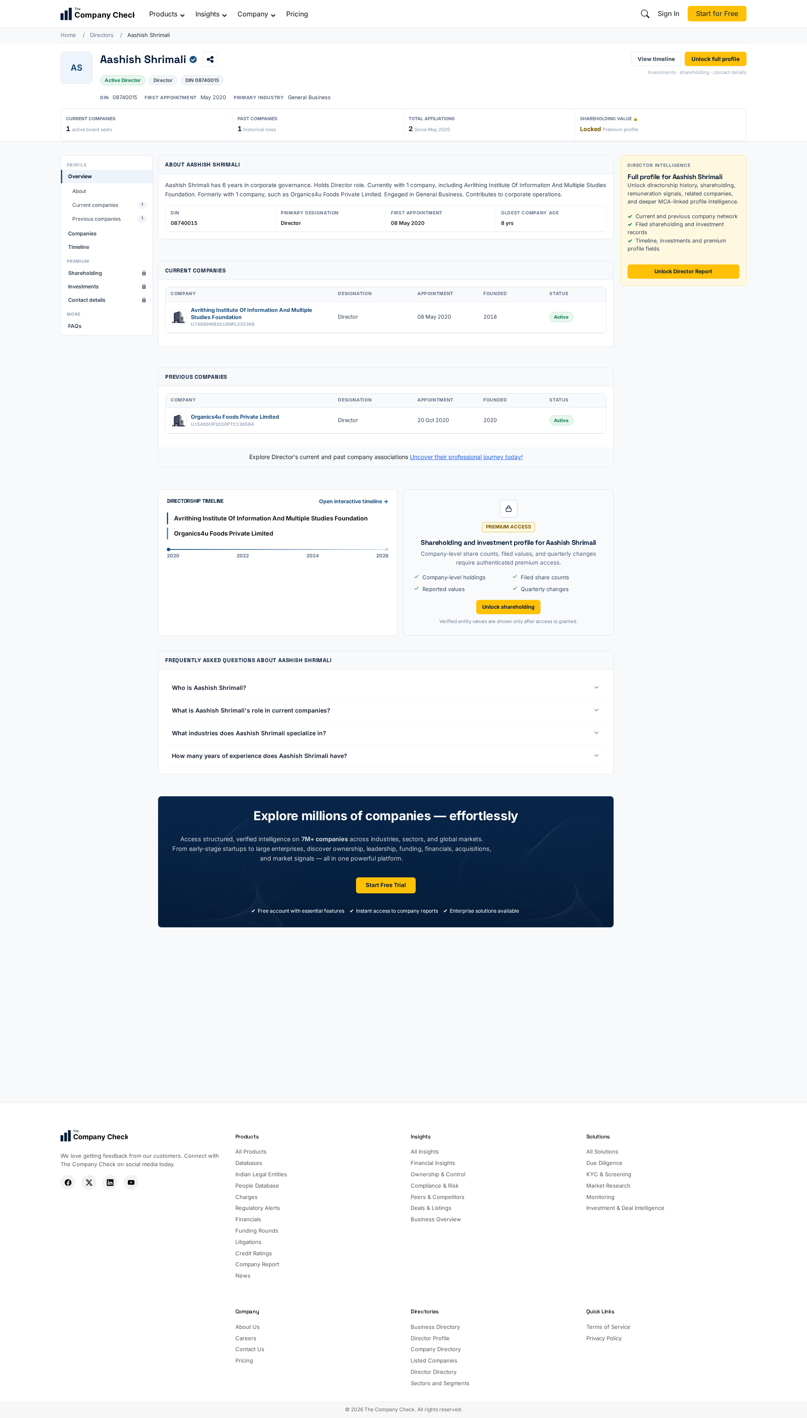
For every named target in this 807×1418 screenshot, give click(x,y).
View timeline (656, 58)
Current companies (107, 205)
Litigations (248, 1241)
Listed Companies (434, 1360)
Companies (82, 233)
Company (252, 14)
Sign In (668, 13)
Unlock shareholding (508, 607)
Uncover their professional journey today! (466, 456)
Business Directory (435, 1326)
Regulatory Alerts (257, 1207)
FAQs (75, 326)
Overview (80, 176)
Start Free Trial (386, 885)
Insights (207, 14)
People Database (257, 1185)
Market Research (608, 1185)
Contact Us (249, 1349)
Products (163, 14)
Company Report (257, 1264)
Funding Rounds (256, 1230)
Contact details (86, 300)
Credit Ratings (253, 1253)
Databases (248, 1162)
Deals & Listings (431, 1207)
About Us (247, 1326)
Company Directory (436, 1349)
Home (68, 35)
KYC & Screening (608, 1174)
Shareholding (85, 273)
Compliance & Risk (435, 1185)
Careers (245, 1338)
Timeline (78, 247)
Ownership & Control (438, 1174)
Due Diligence (604, 1162)
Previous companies (107, 219)
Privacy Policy (604, 1338)
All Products (250, 1151)
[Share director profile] (210, 59)
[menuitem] (107, 197)
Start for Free (717, 13)
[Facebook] (68, 1182)
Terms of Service (608, 1326)
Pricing (297, 14)
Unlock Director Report (683, 271)
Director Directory (433, 1371)
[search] (645, 14)
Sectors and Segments (440, 1383)
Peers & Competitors (437, 1197)
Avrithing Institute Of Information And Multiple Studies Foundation (251, 313)
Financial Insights (433, 1162)
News (243, 1275)
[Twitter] (89, 1182)
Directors (101, 35)
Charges (246, 1197)
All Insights (425, 1151)
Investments (83, 286)
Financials (248, 1219)
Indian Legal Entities (261, 1174)
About (79, 191)
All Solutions (602, 1151)
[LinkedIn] (110, 1182)
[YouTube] (131, 1182)
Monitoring (600, 1197)
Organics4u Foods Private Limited (235, 417)
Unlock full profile (715, 58)
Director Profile (430, 1338)
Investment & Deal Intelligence (625, 1207)
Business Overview (436, 1219)
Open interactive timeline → (353, 501)
